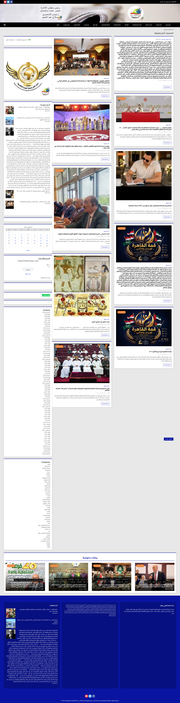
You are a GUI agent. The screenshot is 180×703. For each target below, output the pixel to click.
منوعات (48, 543)
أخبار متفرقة (168, 39)
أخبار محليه (47, 482)
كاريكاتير (48, 537)
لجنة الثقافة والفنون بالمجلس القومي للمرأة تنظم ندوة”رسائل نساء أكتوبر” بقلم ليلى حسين (68, 585)
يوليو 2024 (47, 361)
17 (41, 240)
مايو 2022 (47, 412)
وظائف (48, 545)
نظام (114, 615)
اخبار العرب (159, 25)
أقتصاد (126, 25)
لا (48, 266)
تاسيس (73, 609)
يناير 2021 (47, 444)
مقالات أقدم (168, 439)
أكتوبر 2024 (47, 355)
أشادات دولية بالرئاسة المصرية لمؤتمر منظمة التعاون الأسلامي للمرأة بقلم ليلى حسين (113, 585)
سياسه (48, 521)
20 (21, 240)
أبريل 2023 (47, 391)
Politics (48, 474)
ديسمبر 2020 (46, 446)
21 (15, 240)
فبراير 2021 (47, 442)
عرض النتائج (28, 274)
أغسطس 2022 (46, 406)
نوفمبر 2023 (46, 377)
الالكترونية (82, 606)
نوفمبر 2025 (46, 330)
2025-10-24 (82, 589)
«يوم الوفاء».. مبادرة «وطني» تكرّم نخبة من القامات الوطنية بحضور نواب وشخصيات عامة (34, 108)
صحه (58, 25)
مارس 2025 (47, 345)
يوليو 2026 (47, 314)
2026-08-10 (161, 132)
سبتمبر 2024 (46, 357)
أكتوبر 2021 (47, 426)
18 (34, 240)
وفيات (48, 547)
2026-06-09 (99, 236)
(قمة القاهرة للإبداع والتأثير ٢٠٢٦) (160, 351)
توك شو (95, 25)
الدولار (101, 609)
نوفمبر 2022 (46, 400)
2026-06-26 (161, 354)
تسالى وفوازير (46, 503)
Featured (47, 470)
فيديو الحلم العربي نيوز (44, 533)
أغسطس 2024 (46, 359)
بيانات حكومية (46, 501)
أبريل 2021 (47, 438)
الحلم (114, 609)
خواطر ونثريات (46, 515)
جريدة (69, 609)
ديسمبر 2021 (46, 422)
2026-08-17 (161, 80)
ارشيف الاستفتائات (45, 278)
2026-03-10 (99, 393)
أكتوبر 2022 (47, 402)
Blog (49, 464)
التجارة (72, 606)
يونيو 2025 (47, 340)
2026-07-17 (168, 589)
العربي (86, 609)
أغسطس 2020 (46, 454)
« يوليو (28, 250)
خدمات (48, 513)
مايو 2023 (47, 389)
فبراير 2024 (47, 371)
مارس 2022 (47, 416)
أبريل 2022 (47, 414)
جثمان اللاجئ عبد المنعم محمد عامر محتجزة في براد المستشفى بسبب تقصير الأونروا (33, 118)
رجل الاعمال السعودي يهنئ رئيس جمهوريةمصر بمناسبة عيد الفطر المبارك (99, 612)
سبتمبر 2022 (46, 404)
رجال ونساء (66, 25)
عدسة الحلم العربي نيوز (44, 525)
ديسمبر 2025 (46, 328)
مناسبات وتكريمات (45, 541)
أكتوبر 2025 (47, 332)
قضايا (48, 535)
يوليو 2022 (47, 408)
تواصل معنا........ (46, 295)
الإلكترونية (94, 606)
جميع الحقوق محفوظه (112, 700)
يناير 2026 (47, 326)
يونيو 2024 (47, 363)
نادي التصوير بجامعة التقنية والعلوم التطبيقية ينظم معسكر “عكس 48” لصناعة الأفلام (82, 389)
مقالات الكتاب (46, 539)
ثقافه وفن (77, 25)
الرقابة (96, 609)
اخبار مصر (168, 25)
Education (47, 466)
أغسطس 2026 (46, 312)
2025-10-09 (39, 589)
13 (21, 237)
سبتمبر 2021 (46, 428)
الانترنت (76, 606)
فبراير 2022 (47, 418)
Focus (48, 472)
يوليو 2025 (47, 338)
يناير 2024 (47, 373)
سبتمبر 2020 (46, 452)
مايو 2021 (47, 436)
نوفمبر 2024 (46, 353)
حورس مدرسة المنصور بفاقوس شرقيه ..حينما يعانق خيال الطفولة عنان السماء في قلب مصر (81, 147)
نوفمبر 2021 (46, 424)
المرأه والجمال (106, 25)
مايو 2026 (47, 318)
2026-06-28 (161, 290)
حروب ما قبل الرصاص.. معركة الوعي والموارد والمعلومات (35, 201)
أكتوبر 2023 (47, 379)
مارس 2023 (47, 393)
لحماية (71, 612)
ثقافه (48, 507)
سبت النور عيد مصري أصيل (101, 322)
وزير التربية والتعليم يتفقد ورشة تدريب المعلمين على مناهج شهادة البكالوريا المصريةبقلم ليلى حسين (154, 585)
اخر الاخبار (48, 493)
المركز (82, 609)
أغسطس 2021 (46, 430)
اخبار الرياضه (117, 25)
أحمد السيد (167, 80)
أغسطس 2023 (46, 383)
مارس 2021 (47, 440)
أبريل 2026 (47, 320)
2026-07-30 (161, 208)
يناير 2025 (47, 349)
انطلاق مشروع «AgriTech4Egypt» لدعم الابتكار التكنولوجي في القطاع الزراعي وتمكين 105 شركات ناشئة (83, 82)
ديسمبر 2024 (46, 351)
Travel (48, 476)
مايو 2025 (47, 341)
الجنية (68, 606)
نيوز (110, 615)
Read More (167, 87)
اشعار (48, 495)
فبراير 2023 (47, 395)
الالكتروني (88, 606)
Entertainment (46, 468)
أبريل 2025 (47, 343)
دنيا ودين (86, 25)
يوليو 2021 (47, 432)
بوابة (78, 609)
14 (15, 237)
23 (47, 243)
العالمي (92, 609)
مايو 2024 (47, 365)
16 (47, 240)
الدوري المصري (107, 609)
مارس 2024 (47, 369)
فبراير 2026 (47, 324)
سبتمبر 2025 (46, 334)
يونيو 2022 (47, 410)
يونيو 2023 (47, 387)
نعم (48, 265)
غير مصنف (47, 529)
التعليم (48, 497)
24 (41, 243)
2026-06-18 (99, 85)
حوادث (48, 511)
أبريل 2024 (47, 367)
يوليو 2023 (47, 385)
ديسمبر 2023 (46, 375)
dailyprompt (112, 606)
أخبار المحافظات (136, 25)
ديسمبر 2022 (46, 399)
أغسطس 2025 (46, 336)
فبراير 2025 (47, 347)
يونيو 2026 (47, 316)
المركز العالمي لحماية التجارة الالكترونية (76, 700)
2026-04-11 (99, 324)
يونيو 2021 (47, 434)
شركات (79, 612)
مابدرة (66, 612)
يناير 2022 (47, 420)
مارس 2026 (47, 322)
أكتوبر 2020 (47, 450)
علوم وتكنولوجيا (46, 527)
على (75, 612)
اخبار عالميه (148, 25)
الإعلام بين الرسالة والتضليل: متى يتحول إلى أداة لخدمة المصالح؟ (150, 205)
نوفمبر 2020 (46, 448)
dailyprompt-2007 (102, 606)
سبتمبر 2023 (46, 381)
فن (49, 531)
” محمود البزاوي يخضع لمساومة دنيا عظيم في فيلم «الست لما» (33, 191)
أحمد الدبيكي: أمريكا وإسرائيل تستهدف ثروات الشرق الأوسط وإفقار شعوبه (84, 234)
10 (41, 237)
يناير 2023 (47, 397)
